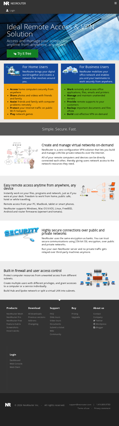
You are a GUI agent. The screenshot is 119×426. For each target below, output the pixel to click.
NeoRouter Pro (14, 317)
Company (98, 317)
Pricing (75, 313)
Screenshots (12, 327)
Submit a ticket (57, 327)
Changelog (33, 324)
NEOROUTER (18, 3)
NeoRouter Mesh (15, 313)
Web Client (15, 367)
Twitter (99, 320)
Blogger (99, 327)
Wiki (52, 330)
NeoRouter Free (14, 320)
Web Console (16, 363)
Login (12, 10)
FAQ (52, 313)
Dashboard (15, 360)
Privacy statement (102, 408)
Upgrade (76, 317)
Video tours (55, 320)
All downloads (35, 313)
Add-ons (32, 320)
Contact (97, 313)
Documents (55, 324)
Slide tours (55, 317)
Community (55, 334)
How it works (13, 330)
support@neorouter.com (80, 404)
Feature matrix (14, 324)
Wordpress (100, 324)
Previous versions (36, 317)
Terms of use (83, 408)
